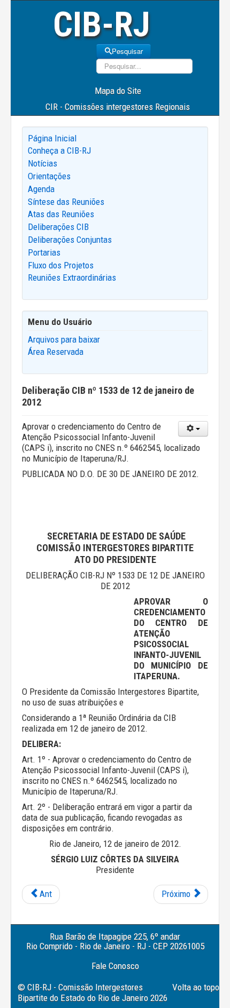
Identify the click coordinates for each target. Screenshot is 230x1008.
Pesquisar (127, 51)
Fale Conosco (115, 966)
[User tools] (193, 428)
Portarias (44, 252)
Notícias (42, 163)
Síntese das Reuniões (66, 201)
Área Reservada (55, 351)
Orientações (49, 176)
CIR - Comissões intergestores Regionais (117, 106)
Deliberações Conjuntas (70, 239)
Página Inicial (52, 138)
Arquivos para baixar (64, 339)
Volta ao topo (195, 987)
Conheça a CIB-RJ (59, 150)
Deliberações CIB (58, 226)
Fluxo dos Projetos (61, 265)
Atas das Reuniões (61, 214)
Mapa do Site (118, 90)
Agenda (41, 189)
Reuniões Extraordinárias (72, 277)
